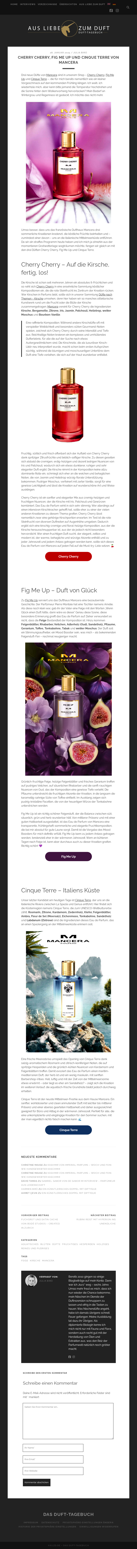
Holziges (103, 1244)
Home (14, 4)
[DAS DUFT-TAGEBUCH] (68, 36)
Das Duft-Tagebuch (68, 1514)
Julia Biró (80, 52)
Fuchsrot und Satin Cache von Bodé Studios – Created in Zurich (40, 1223)
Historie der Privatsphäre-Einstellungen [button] (47, 1526)
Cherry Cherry (95, 75)
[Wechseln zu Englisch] (108, 4)
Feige (24, 1260)
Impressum (31, 1522)
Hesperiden (87, 1244)
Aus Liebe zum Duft (92, 4)
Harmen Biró (29, 1189)
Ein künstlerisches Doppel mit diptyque (70, 1189)
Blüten (45, 1244)
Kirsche (35, 1260)
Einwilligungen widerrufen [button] (99, 1526)
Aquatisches (30, 1244)
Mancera (51, 75)
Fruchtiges (70, 1244)
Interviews (27, 4)
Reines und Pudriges (35, 1248)
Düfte (56, 1244)
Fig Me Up (31, 600)
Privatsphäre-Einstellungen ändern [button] (88, 1522)
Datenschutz (50, 1522)
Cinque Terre (39, 79)
